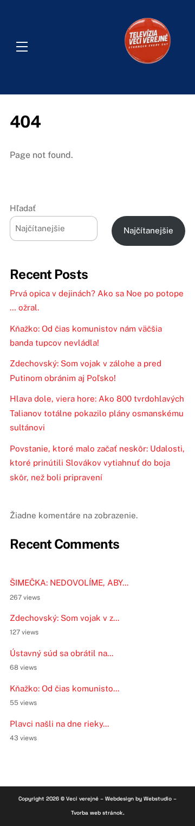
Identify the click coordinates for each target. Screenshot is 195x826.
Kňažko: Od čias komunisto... (64, 688)
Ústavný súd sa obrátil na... (61, 653)
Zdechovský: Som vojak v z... (64, 617)
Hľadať (23, 208)
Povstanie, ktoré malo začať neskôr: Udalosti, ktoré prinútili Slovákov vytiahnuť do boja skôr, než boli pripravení (97, 463)
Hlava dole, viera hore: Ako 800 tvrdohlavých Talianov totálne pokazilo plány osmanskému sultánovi (97, 413)
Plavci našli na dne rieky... (59, 723)
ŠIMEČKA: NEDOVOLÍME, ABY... (69, 582)
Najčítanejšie (148, 230)
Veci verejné (82, 798)
